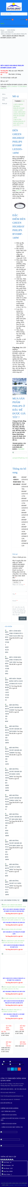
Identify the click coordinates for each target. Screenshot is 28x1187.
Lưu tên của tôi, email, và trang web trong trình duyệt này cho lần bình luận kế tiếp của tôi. (19, 610)
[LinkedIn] (15, 1069)
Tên (14, 594)
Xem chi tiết (14, 962)
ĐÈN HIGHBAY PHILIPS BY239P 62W (14, 922)
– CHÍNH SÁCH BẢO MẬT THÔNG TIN (12, 1127)
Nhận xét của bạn (18, 584)
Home (2, 30)
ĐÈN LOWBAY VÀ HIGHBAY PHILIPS (14, 34)
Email (14, 600)
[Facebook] (8, 1069)
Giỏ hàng (23, 19)
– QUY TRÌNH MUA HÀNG (8, 1111)
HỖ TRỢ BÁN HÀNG (22, 1027)
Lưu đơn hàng (7, 19)
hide (22, 101)
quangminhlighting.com (20, 458)
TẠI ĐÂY (21, 449)
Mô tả (3, 94)
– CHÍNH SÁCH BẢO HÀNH (8, 1123)
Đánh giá (4, 103)
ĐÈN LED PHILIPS (7, 32)
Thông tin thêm (4, 98)
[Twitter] (12, 1069)
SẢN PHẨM (11, 30)
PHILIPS (19, 190)
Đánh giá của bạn (17, 580)
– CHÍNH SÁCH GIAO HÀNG (9, 1114)
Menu (2, 23)
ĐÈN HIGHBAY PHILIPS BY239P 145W (14, 991)
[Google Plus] (19, 1069)
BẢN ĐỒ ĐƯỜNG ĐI (6, 1103)
